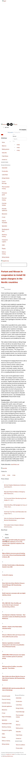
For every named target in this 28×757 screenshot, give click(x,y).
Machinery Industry (4, 235)
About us (4, 145)
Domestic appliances (4, 209)
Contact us (4, 159)
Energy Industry (5, 178)
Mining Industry (5, 257)
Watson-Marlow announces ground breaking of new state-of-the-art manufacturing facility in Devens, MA (13, 555)
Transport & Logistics (4, 240)
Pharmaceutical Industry (5, 187)
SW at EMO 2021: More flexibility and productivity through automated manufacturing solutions (11, 605)
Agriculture (4, 226)
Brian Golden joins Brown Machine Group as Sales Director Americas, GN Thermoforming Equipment (13, 678)
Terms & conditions (20, 744)
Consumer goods (4, 193)
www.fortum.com (15, 464)
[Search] (14, 134)
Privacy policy (19, 748)
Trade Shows (5, 156)
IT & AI (3, 217)
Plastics (4, 248)
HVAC (3, 245)
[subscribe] (4, 468)
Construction (5, 171)
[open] (8, 135)
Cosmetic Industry (4, 204)
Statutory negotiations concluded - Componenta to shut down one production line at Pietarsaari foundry (13, 644)
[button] (3, 124)
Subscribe (4, 152)
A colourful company (7, 575)
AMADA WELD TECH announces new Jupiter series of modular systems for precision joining (13, 656)
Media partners (5, 149)
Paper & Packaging (4, 221)
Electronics (4, 213)
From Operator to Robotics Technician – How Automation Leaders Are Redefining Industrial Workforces (14, 616)
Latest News (5, 174)
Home (3, 142)
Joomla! (12, 754)
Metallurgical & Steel (5, 230)
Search (14, 136)
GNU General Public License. (7, 756)
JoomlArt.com (8, 754)
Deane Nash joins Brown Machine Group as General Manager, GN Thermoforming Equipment (13, 585)
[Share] (14, 141)
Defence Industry (4, 252)
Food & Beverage (4, 182)
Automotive (4, 167)
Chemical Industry (4, 199)
